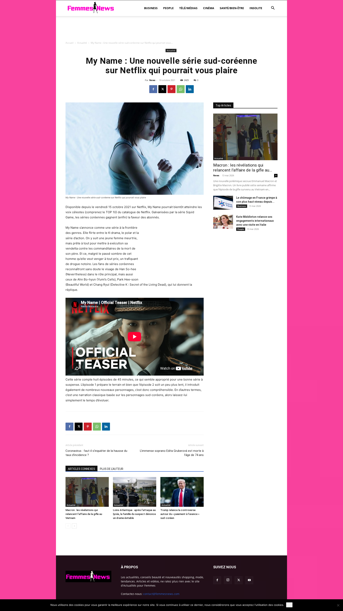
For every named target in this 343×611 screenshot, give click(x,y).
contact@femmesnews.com (161, 594)
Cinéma (208, 8)
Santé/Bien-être (232, 8)
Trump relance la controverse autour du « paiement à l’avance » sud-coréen (179, 514)
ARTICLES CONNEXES (81, 468)
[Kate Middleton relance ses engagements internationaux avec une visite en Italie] (223, 222)
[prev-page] (68, 525)
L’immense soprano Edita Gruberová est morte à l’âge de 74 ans (172, 453)
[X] (162, 89)
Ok (289, 604)
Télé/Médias (188, 8)
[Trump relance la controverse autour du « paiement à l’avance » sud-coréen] (182, 492)
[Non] (338, 605)
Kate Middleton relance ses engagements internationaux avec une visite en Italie (255, 220)
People (168, 8)
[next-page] (74, 525)
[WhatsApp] (181, 89)
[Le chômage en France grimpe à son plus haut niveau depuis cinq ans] (223, 203)
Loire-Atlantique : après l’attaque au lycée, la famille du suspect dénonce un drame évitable (134, 514)
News (152, 80)
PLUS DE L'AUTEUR (111, 468)
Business (151, 8)
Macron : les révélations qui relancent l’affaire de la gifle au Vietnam (84, 514)
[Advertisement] (171, 50)
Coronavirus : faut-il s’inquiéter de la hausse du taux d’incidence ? (96, 453)
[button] (272, 8)
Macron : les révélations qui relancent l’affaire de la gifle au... (242, 168)
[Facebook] (153, 89)
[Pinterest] (171, 89)
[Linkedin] (190, 89)
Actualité (71, 505)
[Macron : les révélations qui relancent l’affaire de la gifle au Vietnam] (87, 492)
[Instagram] (228, 580)
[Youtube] (249, 580)
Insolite (256, 8)
